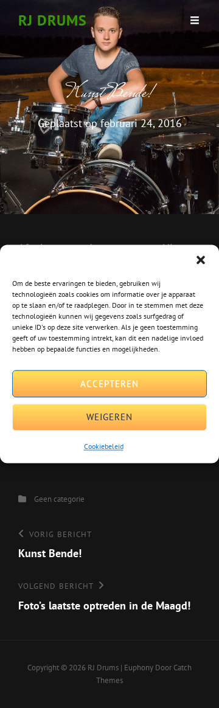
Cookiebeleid (103, 446)
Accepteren (109, 383)
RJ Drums (52, 20)
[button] (201, 260)
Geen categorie (59, 499)
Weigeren (109, 417)
